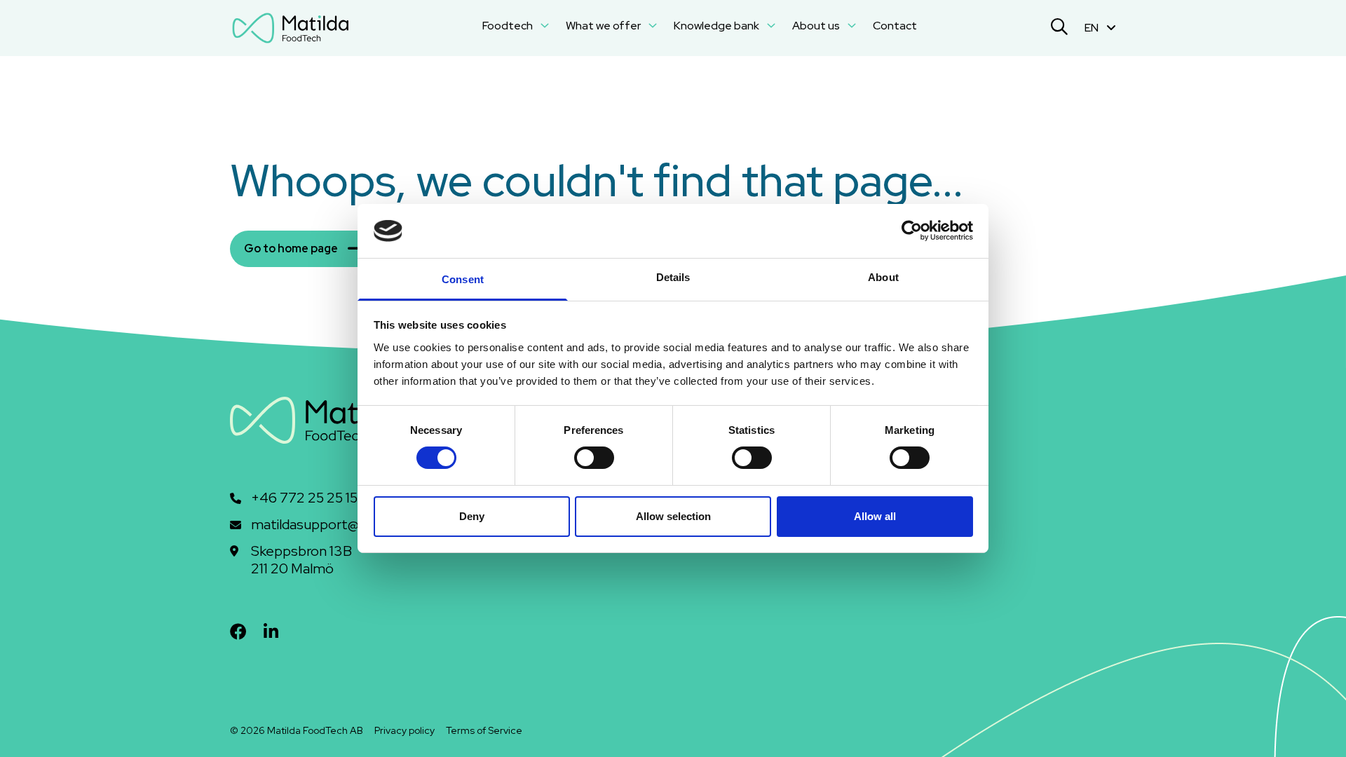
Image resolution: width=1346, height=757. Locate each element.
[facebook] (238, 632)
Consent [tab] (463, 279)
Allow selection (673, 516)
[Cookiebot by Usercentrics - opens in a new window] (911, 230)
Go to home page (291, 248)
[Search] (1059, 28)
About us (817, 25)
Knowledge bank (717, 25)
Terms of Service (484, 730)
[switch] (594, 457)
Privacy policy (404, 730)
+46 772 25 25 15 (304, 498)
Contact (895, 25)
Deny (471, 516)
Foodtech (508, 25)
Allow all (875, 516)
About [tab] (883, 277)
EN (1093, 27)
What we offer (604, 25)
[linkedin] (271, 632)
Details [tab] (673, 277)
